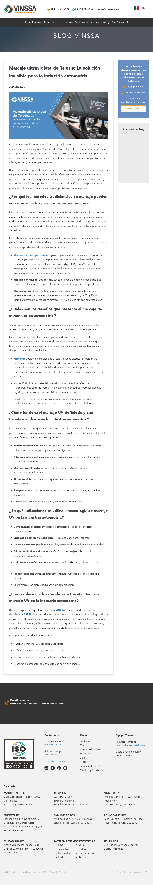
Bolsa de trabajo (124, 755)
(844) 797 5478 (52, 744)
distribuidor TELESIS (21, 614)
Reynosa (83, 857)
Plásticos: (19, 358)
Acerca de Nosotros (63, 22)
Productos (85, 741)
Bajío (81, 844)
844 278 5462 (51, 754)
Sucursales (80, 22)
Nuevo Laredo (86, 853)
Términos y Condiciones (92, 770)
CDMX (82, 849)
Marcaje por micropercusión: (31, 255)
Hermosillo (64, 853)
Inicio (28, 22)
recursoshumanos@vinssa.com (132, 745)
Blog (82, 757)
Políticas (84, 762)
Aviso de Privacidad (59, 872)
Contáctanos (118, 22)
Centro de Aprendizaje (98, 22)
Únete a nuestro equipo (128, 751)
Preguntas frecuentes (91, 766)
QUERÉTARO (11, 815)
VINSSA (60, 610)
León (61, 844)
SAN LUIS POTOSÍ (64, 815)
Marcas (48, 22)
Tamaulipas (64, 849)
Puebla (62, 857)
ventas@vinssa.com (135, 92)
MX (143, 8)
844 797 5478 (135, 87)
